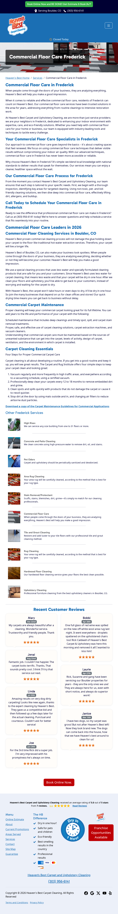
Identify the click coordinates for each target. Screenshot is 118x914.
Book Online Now (59, 4)
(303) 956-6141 (75, 10)
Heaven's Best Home (18, 78)
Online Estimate (15, 819)
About (9, 824)
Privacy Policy (37, 902)
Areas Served (13, 834)
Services (37, 78)
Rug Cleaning (31, 551)
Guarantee (12, 854)
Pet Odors (29, 459)
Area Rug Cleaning (34, 476)
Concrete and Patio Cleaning (39, 441)
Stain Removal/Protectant (38, 495)
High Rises (29, 423)
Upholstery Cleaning (35, 590)
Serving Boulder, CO (49, 10)
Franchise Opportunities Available (101, 832)
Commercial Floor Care (36, 513)
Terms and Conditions (17, 902)
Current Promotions (17, 829)
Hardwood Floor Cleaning (38, 571)
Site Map (11, 849)
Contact (10, 844)
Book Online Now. (59, 782)
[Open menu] (108, 25)
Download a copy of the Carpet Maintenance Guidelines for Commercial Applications (57, 406)
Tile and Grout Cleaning (37, 532)
